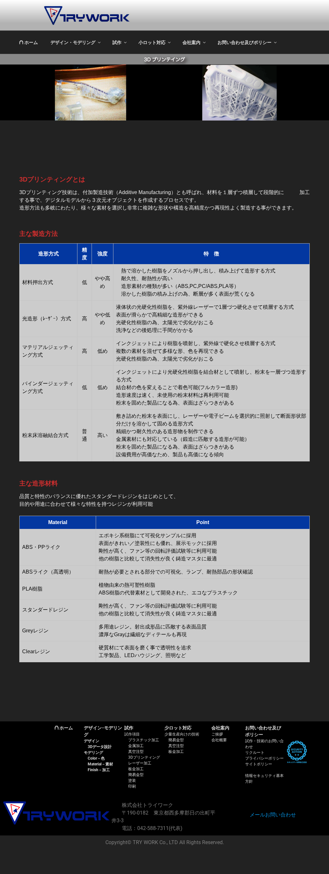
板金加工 (136, 769)
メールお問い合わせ (273, 815)
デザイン (91, 741)
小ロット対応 (151, 42)
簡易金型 (136, 774)
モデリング (93, 752)
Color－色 (96, 758)
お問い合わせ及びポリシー (244, 42)
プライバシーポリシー (264, 758)
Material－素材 (100, 764)
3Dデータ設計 (100, 747)
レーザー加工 (139, 763)
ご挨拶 (217, 734)
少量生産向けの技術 (181, 734)
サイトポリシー (258, 764)
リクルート (254, 752)
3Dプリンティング (144, 757)
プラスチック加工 (143, 740)
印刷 (132, 786)
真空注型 (136, 751)
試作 (116, 42)
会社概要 (219, 740)
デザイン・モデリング (72, 42)
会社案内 (191, 42)
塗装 (132, 780)
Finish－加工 (99, 770)
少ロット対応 (177, 727)
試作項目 (132, 734)
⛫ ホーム (28, 42)
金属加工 (136, 746)
